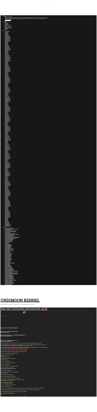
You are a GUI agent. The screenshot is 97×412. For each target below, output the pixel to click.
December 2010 (7, 183)
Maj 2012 (6, 169)
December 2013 (7, 156)
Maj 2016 (6, 133)
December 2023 (7, 57)
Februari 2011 (7, 181)
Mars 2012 (7, 171)
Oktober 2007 (7, 215)
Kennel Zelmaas (7, 264)
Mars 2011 (7, 180)
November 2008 (7, 203)
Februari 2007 (7, 222)
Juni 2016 (6, 132)
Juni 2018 (6, 113)
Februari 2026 (7, 35)
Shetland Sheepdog (8, 26)
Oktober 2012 (7, 166)
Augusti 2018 (7, 111)
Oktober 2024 (7, 50)
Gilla (1, 396)
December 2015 (7, 138)
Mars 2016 (7, 135)
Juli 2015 (6, 140)
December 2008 (7, 202)
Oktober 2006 (7, 226)
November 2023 (7, 58)
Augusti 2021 (7, 82)
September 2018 (8, 110)
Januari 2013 (7, 163)
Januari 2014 (7, 155)
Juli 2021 (6, 83)
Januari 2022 (7, 78)
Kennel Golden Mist (8, 249)
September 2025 (8, 40)
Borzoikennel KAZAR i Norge (10, 233)
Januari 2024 (7, 56)
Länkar (4, 227)
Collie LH (6, 23)
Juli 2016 (6, 131)
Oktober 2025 (7, 39)
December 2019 (7, 98)
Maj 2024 (6, 52)
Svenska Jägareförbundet (9, 269)
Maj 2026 (6, 34)
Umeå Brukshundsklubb (9, 277)
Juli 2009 (6, 196)
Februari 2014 (7, 154)
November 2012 (7, 165)
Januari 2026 (7, 36)
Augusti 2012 (7, 167)
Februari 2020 (7, 96)
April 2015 (7, 143)
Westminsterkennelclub (9, 283)
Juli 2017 (6, 122)
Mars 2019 (7, 105)
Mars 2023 (7, 65)
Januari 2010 (7, 191)
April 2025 (7, 44)
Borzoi (6, 22)
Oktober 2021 (7, 80)
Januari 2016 (7, 137)
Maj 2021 (6, 85)
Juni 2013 (6, 160)
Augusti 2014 (7, 149)
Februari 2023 (7, 66)
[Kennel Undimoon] (5, 16)
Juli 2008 (6, 207)
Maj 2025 (6, 43)
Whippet (6, 28)
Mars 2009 (7, 200)
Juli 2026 (6, 32)
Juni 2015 (6, 141)
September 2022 (8, 70)
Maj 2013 (6, 161)
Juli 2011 (6, 176)
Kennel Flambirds (8, 246)
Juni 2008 (6, 208)
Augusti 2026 (7, 31)
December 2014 (7, 147)
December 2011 (7, 174)
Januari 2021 (7, 88)
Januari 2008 (7, 212)
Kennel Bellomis (7, 244)
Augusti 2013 (7, 158)
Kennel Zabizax (7, 263)
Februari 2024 (7, 55)
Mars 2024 (7, 54)
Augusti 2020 (7, 92)
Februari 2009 (7, 201)
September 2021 (8, 81)
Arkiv (3, 30)
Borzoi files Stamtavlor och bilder (10, 231)
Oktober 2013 (7, 157)
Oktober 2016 (7, 129)
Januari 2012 (7, 173)
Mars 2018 (7, 115)
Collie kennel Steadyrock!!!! (9, 238)
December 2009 (7, 192)
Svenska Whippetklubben (9, 275)
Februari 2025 (7, 46)
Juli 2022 (6, 72)
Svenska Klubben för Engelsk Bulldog (11, 271)
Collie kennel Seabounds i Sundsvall (11, 237)
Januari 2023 (7, 67)
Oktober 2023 (7, 59)
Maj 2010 (6, 187)
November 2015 (7, 139)
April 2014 (7, 152)
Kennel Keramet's (8, 252)
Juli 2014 (6, 150)
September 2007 (8, 216)
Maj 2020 (6, 94)
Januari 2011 (7, 182)
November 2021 (7, 79)
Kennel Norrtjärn (8, 256)
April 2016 (7, 134)
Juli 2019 (6, 102)
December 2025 (7, 37)
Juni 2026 (6, 33)
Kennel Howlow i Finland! (9, 250)
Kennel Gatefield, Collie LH (9, 248)
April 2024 (7, 53)
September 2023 (8, 60)
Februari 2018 (7, 116)
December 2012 (7, 164)
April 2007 (7, 220)
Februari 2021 (7, 87)
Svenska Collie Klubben (9, 268)
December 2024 (7, 48)
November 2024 (7, 49)
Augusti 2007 (7, 217)
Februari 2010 (7, 190)
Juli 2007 (6, 218)
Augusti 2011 (7, 175)
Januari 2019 (7, 106)
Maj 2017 (6, 123)
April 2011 (7, 179)
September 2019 (8, 100)
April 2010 (7, 188)
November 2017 (7, 119)
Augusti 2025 (7, 41)
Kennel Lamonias (8, 253)
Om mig (4, 15)
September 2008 (8, 205)
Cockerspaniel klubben (9, 236)
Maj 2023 (6, 63)
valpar (6, 29)
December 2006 (7, 224)
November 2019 (7, 99)
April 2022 (7, 75)
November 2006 (7, 225)
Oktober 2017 (7, 120)
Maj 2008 (6, 209)
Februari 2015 (7, 145)
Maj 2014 (6, 151)
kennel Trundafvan (8, 284)
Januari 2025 (7, 47)
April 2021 (7, 86)
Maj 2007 (6, 219)
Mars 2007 (7, 221)
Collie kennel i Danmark (9, 239)
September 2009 (8, 194)
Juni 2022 (6, 73)
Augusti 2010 (7, 185)
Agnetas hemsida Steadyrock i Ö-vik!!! (11, 228)
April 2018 (7, 114)
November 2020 (7, 90)
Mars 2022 (7, 76)
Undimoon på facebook (9, 281)
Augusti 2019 (7, 101)
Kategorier (4, 21)
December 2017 (7, 118)
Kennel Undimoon (8, 25)
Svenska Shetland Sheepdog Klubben (11, 272)
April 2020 (7, 95)
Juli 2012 (6, 168)
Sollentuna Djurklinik (8, 267)
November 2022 (7, 69)
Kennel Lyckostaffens (8, 254)
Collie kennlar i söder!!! (9, 240)
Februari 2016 (7, 136)
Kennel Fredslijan (8, 247)
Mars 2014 (7, 153)
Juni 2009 (6, 197)
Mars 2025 (7, 45)
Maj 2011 (6, 178)
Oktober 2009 (7, 193)
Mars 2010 (7, 189)
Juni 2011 (6, 177)
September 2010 (8, 184)
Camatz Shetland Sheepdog (9, 235)
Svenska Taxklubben (8, 274)
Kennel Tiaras (7, 261)
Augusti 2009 (7, 195)
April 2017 (7, 124)
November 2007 (7, 214)
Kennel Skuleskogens (8, 259)
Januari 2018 (7, 117)
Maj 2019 (6, 104)
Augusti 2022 (7, 71)
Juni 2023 (6, 62)
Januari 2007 (7, 223)
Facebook (6, 24)
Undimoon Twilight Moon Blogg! (10, 280)
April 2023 (7, 64)
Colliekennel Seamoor (8, 241)
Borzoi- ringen (7, 232)
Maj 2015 (6, 142)
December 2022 (7, 68)
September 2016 (8, 130)
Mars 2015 (7, 144)
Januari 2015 (7, 146)
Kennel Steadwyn (8, 260)
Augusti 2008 (7, 206)
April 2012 (7, 170)
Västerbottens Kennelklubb (9, 282)
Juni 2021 (6, 84)
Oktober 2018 (7, 109)
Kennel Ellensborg (8, 245)
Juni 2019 (6, 103)
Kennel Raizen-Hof (8, 257)
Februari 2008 (7, 211)
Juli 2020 (6, 93)
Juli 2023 (6, 61)
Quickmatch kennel (8, 266)
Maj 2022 (6, 74)
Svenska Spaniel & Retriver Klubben (11, 273)
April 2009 (7, 199)
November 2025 (7, 38)
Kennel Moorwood (8, 255)
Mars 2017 (7, 125)
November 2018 (7, 108)
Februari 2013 (7, 162)
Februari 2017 (7, 126)
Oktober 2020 (7, 91)
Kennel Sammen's (8, 258)
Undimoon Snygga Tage (9, 279)
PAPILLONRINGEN (8, 265)
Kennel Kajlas (7, 251)
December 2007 (7, 213)
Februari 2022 (7, 77)
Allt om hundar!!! (8, 229)
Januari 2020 (7, 97)
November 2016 (7, 128)
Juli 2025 (6, 42)
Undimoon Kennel (20, 300)
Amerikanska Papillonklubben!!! (10, 230)
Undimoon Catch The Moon (9, 278)
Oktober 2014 (7, 148)
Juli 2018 (6, 112)
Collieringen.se (7, 242)
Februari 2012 (7, 172)
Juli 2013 (6, 159)
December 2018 (7, 107)
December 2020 (7, 89)
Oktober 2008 (7, 204)
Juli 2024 (6, 51)
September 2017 (8, 121)
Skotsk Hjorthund (8, 27)
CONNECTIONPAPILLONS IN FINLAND (12, 234)
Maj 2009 (6, 198)
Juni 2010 (6, 186)
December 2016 (7, 127)
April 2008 (7, 210)
